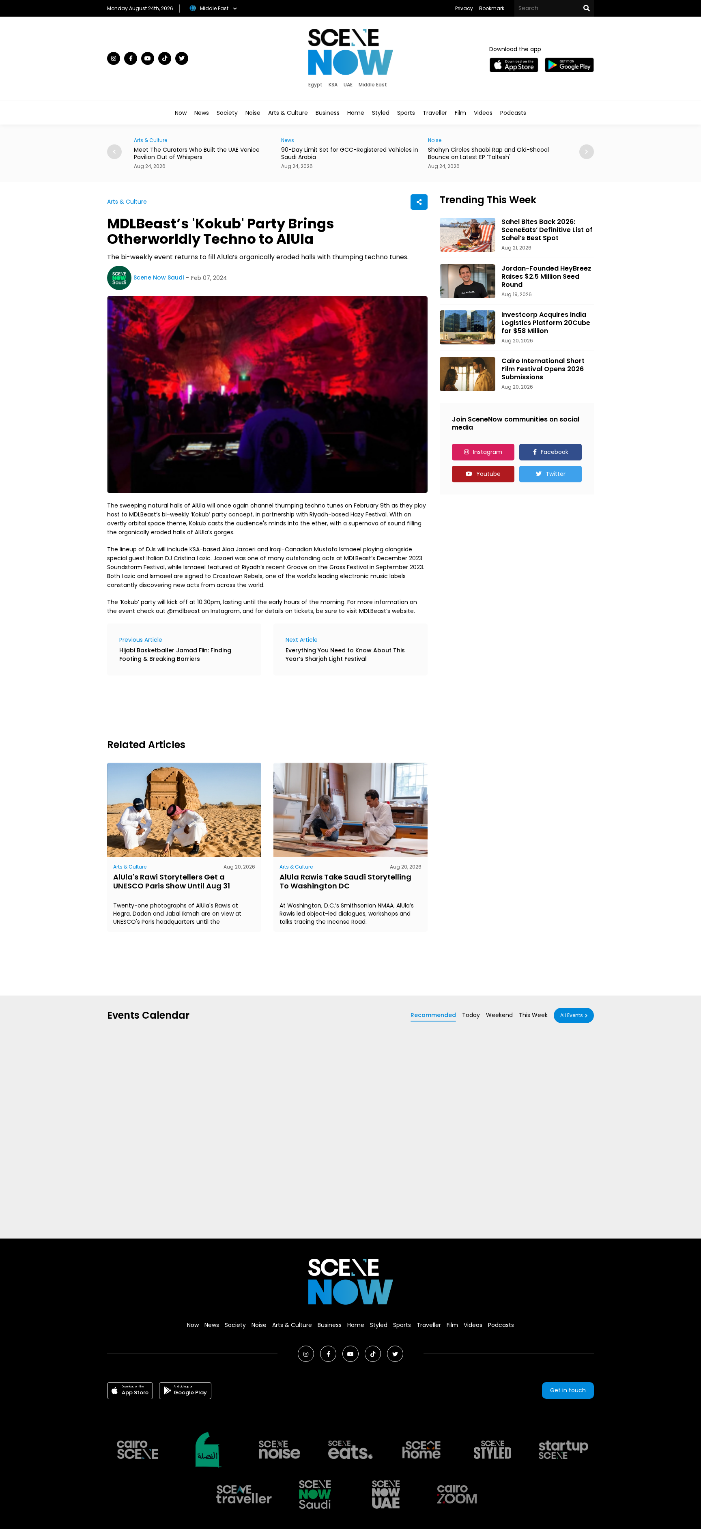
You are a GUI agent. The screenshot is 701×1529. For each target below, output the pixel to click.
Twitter (556, 474)
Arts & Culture (288, 113)
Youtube (488, 474)
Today (471, 1015)
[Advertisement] (254, 706)
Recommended (433, 1015)
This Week (533, 1015)
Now (181, 113)
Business (328, 113)
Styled (380, 113)
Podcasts (513, 113)
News (201, 113)
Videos (483, 113)
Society (227, 113)
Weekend (499, 1015)
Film (460, 113)
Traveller (435, 113)
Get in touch (568, 1390)
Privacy (464, 8)
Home (355, 113)
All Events (571, 1015)
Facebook (554, 452)
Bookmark (491, 8)
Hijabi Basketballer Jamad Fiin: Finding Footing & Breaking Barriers (175, 654)
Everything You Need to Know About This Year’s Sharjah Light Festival (345, 654)
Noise (252, 113)
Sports (406, 113)
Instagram (487, 452)
